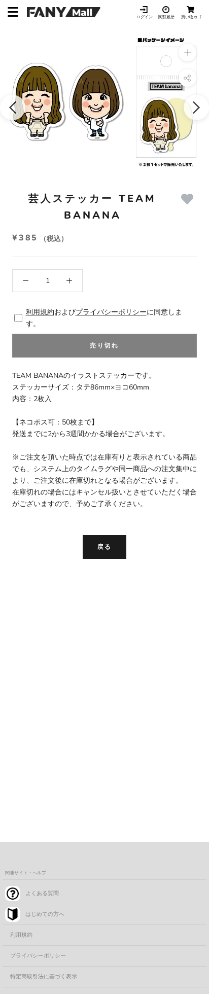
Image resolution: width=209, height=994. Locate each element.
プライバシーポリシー (111, 312)
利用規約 (40, 312)
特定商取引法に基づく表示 (43, 976)
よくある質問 (42, 893)
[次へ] (196, 107)
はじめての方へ (44, 914)
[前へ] (12, 107)
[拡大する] (187, 52)
